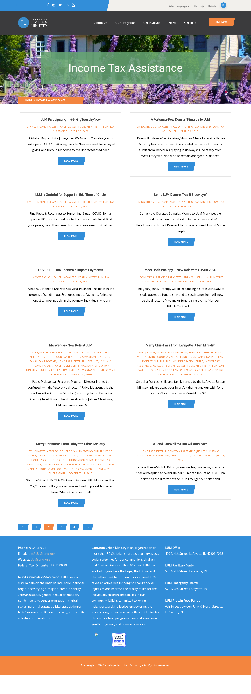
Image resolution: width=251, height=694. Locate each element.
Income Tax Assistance (52, 126)
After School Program (65, 352)
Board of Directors (95, 352)
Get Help (199, 6)
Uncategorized (202, 455)
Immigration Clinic (190, 361)
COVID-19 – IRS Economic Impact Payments (70, 270)
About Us (100, 23)
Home (29, 100)
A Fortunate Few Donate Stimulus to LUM (180, 119)
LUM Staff (216, 277)
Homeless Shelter (69, 361)
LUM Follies (52, 370)
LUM (105, 126)
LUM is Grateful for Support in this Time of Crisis (70, 195)
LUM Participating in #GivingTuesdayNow (71, 119)
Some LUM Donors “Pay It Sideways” (180, 195)
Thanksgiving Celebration (156, 281)
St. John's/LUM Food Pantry (164, 370)
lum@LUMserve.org (41, 554)
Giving (31, 126)
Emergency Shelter (41, 356)
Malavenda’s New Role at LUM (70, 345)
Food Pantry (63, 356)
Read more (71, 160)
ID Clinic (105, 361)
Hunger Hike (90, 361)
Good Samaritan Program (206, 356)
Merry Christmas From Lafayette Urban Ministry (180, 345)
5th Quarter (40, 352)
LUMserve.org (40, 559)
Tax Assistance (86, 370)
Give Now (221, 22)
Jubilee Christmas (74, 365)
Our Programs (125, 23)
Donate (212, 6)
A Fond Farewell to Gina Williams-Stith (180, 444)
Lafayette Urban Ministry (85, 126)
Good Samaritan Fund (88, 356)
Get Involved (151, 23)
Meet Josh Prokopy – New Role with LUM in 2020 (180, 270)
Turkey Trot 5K (185, 281)
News (172, 23)
